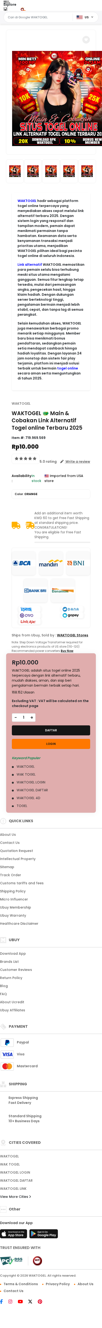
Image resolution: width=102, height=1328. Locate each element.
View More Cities (14, 1196)
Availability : (21, 478)
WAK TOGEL (10, 1164)
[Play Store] (43, 1235)
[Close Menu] (5, 10)
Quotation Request (16, 850)
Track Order (10, 875)
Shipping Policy (13, 891)
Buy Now (67, 651)
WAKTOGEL (27, 200)
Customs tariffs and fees (22, 883)
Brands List (9, 961)
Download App (13, 953)
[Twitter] (32, 1302)
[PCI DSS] (11, 1261)
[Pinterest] (42, 1302)
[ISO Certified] (35, 1260)
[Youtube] (23, 1302)
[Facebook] (4, 1302)
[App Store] (14, 1235)
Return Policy (11, 977)
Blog (4, 986)
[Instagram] (12, 1302)
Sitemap (7, 867)
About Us (8, 834)
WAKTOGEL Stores (72, 635)
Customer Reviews (16, 969)
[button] (86, 40)
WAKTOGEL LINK (13, 1188)
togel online (67, 368)
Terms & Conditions (21, 1284)
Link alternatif (30, 264)
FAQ (3, 994)
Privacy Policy (58, 1284)
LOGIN (51, 744)
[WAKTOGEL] (23, 9)
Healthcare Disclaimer (19, 923)
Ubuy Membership (15, 907)
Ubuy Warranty (13, 915)
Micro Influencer (14, 899)
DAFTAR (51, 730)
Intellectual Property (18, 858)
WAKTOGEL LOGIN (15, 1172)
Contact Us (10, 842)
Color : (26, 494)
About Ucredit (12, 1002)
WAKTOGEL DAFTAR (16, 1180)
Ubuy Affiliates (12, 1010)
